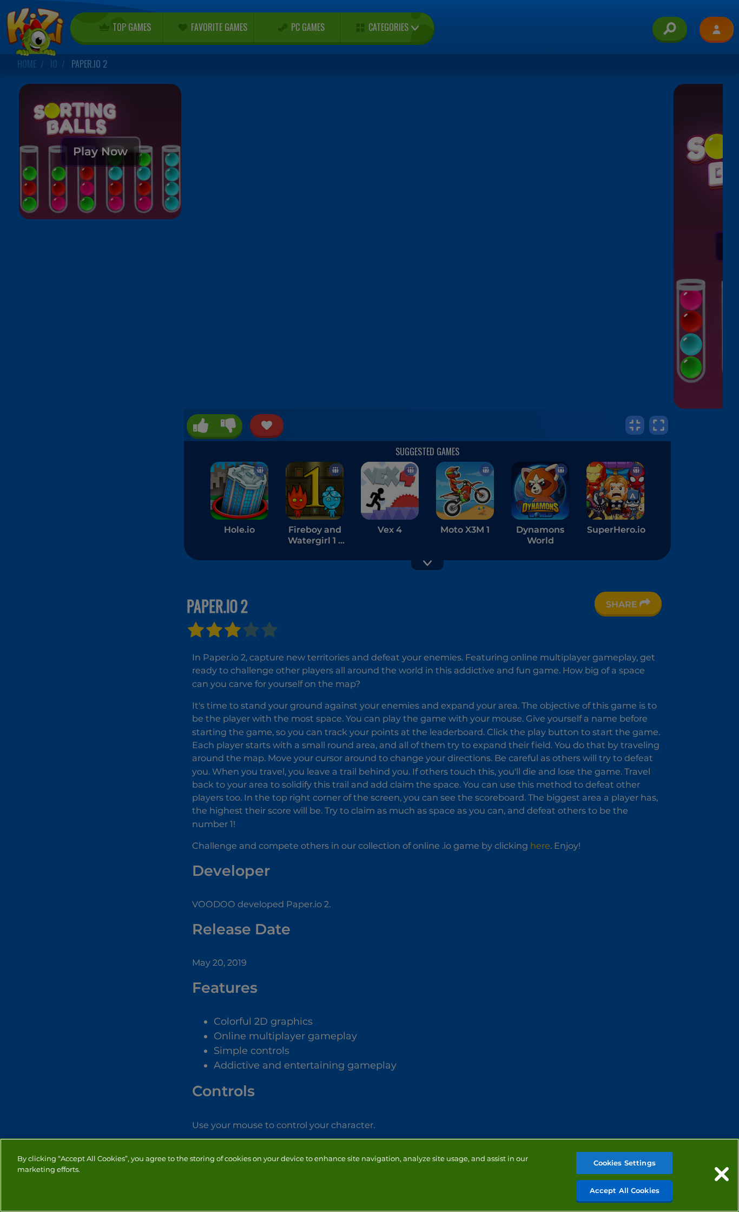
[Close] (722, 1174)
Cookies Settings (624, 1162)
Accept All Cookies (624, 1189)
